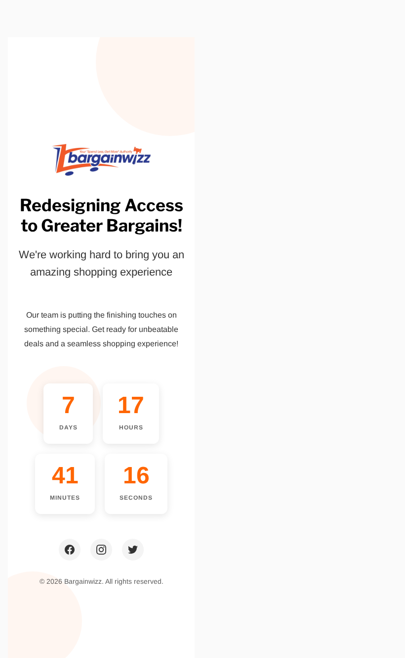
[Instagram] (101, 550)
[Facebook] (70, 550)
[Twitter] (133, 550)
